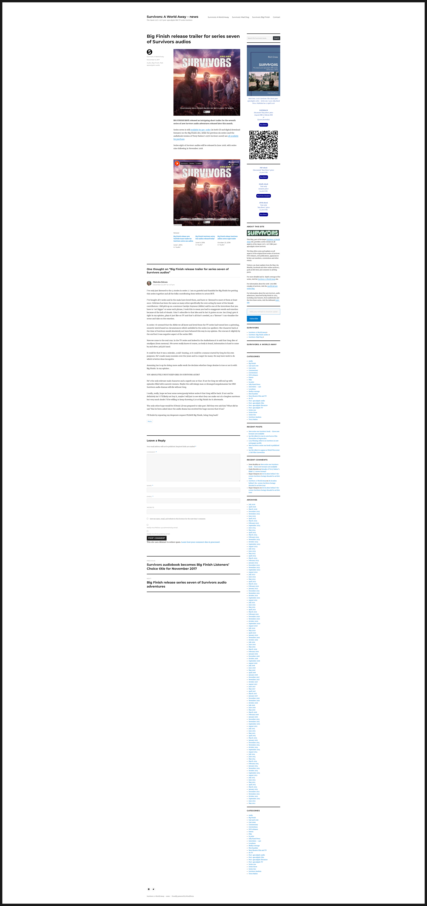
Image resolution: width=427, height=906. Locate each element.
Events (251, 377)
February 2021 (254, 614)
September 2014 (254, 750)
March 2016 (253, 712)
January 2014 (253, 766)
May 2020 (252, 631)
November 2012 (254, 794)
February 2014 (254, 764)
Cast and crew (253, 366)
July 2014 (252, 754)
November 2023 (254, 539)
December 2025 (254, 511)
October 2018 (253, 659)
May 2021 (252, 607)
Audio (149, 63)
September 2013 (254, 773)
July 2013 (252, 778)
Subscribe (254, 318)
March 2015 (253, 738)
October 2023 (253, 542)
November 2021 (254, 593)
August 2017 (253, 684)
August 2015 (253, 726)
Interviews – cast (255, 387)
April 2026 (252, 507)
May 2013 (252, 782)
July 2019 (252, 642)
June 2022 (252, 577)
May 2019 (252, 647)
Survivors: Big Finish (261, 17)
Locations (252, 389)
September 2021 (254, 598)
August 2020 (253, 626)
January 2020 (253, 635)
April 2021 (252, 610)
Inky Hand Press (254, 384)
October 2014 (253, 747)
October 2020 (253, 621)
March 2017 (253, 694)
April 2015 (252, 736)
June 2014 (252, 757)
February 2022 (254, 586)
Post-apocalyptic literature (258, 405)
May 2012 (252, 803)
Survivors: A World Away (218, 17)
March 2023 (253, 558)
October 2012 (253, 796)
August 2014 (253, 752)
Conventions (253, 373)
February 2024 (254, 537)
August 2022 (253, 572)
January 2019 (253, 654)
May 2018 (252, 670)
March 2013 (253, 787)
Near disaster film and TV (258, 396)
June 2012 (252, 801)
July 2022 (252, 575)
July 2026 (252, 504)
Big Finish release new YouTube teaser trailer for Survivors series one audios (183, 238)
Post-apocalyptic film (256, 403)
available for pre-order (200, 130)
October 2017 (253, 682)
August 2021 (253, 600)
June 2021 (252, 605)
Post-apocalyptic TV (256, 408)
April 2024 (252, 532)
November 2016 (254, 701)
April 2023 (252, 556)
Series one (252, 410)
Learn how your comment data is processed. (200, 542)
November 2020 (254, 619)
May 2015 (252, 733)
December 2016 (254, 698)
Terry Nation (253, 419)
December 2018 (254, 656)
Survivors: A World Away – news (172, 17)
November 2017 (254, 680)
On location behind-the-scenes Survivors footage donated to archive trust (264, 476)
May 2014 (252, 759)
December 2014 (254, 743)
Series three (253, 412)
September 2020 (254, 624)
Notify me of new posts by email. (158, 534)
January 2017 (253, 696)
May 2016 (252, 710)
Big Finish (155, 63)
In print (251, 382)
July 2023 (252, 549)
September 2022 (254, 570)
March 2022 (253, 584)
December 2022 (254, 565)
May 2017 (252, 689)
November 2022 (254, 568)
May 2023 (252, 553)
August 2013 (253, 775)
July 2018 (252, 666)
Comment (152, 452)
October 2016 (253, 703)
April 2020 (252, 633)
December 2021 (254, 591)
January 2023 (253, 563)
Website (150, 507)
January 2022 (253, 589)
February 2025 (254, 523)
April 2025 (252, 518)
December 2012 (254, 792)
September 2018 (254, 661)
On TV (251, 398)
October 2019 (253, 640)
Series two (252, 415)
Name (150, 486)
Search (276, 38)
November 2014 (254, 745)
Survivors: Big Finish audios (258, 335)
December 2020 (254, 617)
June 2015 (252, 731)
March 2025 (253, 521)
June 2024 (252, 528)
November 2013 (254, 768)
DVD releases (253, 375)
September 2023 (254, 544)
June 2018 (252, 668)
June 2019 (252, 645)
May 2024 (252, 530)
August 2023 (253, 546)
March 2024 (253, 535)
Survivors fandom (255, 417)
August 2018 (253, 663)
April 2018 (252, 673)
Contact (276, 17)
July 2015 (252, 729)
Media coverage (254, 391)
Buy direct (263, 125)
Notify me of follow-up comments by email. (162, 527)
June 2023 (252, 551)
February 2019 (254, 652)
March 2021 (253, 612)
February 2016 (254, 715)
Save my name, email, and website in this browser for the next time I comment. (178, 519)
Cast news (252, 368)
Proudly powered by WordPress (183, 896)
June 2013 (252, 780)
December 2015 (254, 719)
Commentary (253, 370)
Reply (150, 421)
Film (250, 380)
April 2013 (252, 785)
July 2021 (252, 603)
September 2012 (254, 799)
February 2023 (254, 560)
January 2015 (253, 740)
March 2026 (253, 509)
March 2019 (253, 649)
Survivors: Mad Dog (240, 17)
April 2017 (252, 691)
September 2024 (254, 525)
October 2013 (253, 771)
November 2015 (254, 722)
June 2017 (252, 687)
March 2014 (253, 761)
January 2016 (253, 717)
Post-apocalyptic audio (257, 401)
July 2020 (252, 628)
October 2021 (253, 596)
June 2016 (252, 708)
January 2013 (253, 789)
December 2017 (254, 677)
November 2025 (254, 514)
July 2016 (252, 705)
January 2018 (253, 675)
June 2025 (252, 516)
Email (150, 496)
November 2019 (254, 638)
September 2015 (254, 724)
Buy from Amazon (263, 196)
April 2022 (252, 582)
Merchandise (253, 394)
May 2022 (252, 579)
